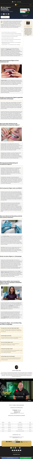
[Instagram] (6, 441)
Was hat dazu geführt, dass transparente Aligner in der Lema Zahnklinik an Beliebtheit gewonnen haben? (11, 42)
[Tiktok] (9, 441)
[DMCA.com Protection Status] (16, 442)
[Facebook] (11, 441)
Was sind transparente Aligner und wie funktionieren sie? (9, 32)
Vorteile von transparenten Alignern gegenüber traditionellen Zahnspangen (11, 33)
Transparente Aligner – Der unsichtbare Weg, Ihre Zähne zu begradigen (11, 44)
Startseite (2, 11)
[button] (17, 4)
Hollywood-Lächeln (18, 25)
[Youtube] (8, 441)
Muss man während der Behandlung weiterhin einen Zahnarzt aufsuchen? (11, 39)
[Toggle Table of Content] (21, 30)
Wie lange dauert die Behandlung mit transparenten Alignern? (10, 36)
